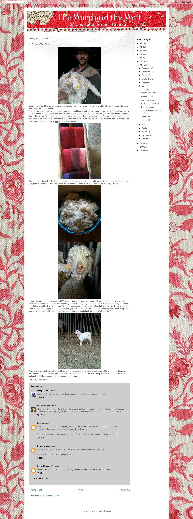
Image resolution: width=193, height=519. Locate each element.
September (146, 79)
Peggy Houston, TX (45, 466)
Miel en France (147, 96)
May (144, 124)
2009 (142, 147)
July (144, 86)
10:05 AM (41, 473)
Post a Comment (41, 478)
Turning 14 (145, 120)
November (146, 72)
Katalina (40, 423)
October (145, 75)
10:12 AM (41, 415)
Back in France (147, 107)
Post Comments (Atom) (49, 496)
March (145, 132)
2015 (142, 51)
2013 (142, 58)
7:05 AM (40, 438)
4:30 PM (40, 397)
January (145, 139)
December (146, 68)
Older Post (124, 490)
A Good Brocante (148, 100)
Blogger (107, 511)
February (146, 135)
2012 (142, 61)
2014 (142, 54)
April (144, 128)
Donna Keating (43, 446)
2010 (142, 143)
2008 (142, 150)
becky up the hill (44, 390)
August (145, 82)
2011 (142, 65)
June (144, 90)
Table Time (145, 116)
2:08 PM (40, 458)
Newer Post (35, 490)
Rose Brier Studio (45, 405)
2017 (142, 44)
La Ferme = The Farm (150, 103)
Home (80, 490)
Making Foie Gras (148, 93)
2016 (142, 47)
